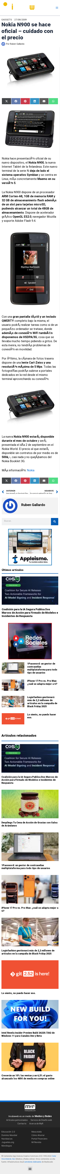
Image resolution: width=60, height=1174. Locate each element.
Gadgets (6, 19)
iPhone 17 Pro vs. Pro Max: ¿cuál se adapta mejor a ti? (42, 682)
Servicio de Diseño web (41, 1120)
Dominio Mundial (9, 1135)
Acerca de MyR (36, 1123)
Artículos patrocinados (17, 1120)
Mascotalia (36, 1131)
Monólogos (6, 1145)
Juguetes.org (7, 1142)
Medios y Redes (43, 1116)
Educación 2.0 (8, 1131)
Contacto (21, 1123)
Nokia (30, 470)
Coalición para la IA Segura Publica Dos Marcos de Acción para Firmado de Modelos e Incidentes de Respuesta (30, 613)
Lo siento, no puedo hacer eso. (18, 993)
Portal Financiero (39, 1138)
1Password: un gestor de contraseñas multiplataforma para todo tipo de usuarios (42, 668)
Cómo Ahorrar (38, 1135)
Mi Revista (36, 1142)
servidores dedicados (32, 1162)
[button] (30, 1168)
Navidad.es (6, 1138)
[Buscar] (54, 521)
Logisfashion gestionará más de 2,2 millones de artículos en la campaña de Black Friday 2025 (42, 702)
